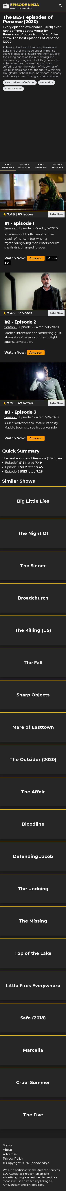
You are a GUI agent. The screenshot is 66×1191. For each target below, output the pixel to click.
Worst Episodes (24, 166)
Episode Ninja (39, 1163)
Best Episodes (8, 166)
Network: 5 (46, 82)
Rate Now (56, 214)
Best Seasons (41, 166)
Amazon (35, 258)
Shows (7, 1145)
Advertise (10, 1154)
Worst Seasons (57, 166)
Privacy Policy (13, 1158)
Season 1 (10, 228)
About (7, 1150)
